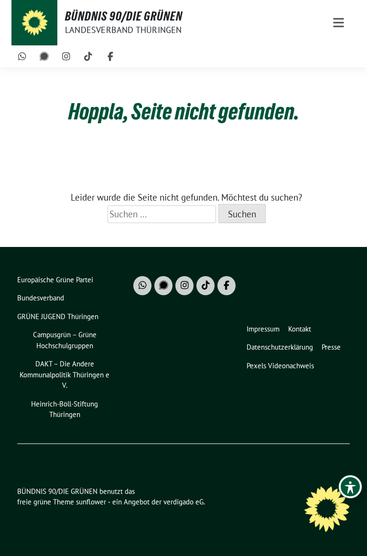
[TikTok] (88, 56)
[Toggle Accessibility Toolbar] (350, 486)
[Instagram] (66, 56)
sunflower (91, 501)
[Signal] (44, 56)
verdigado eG (183, 501)
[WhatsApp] (22, 56)
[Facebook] (110, 56)
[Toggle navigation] (338, 22)
